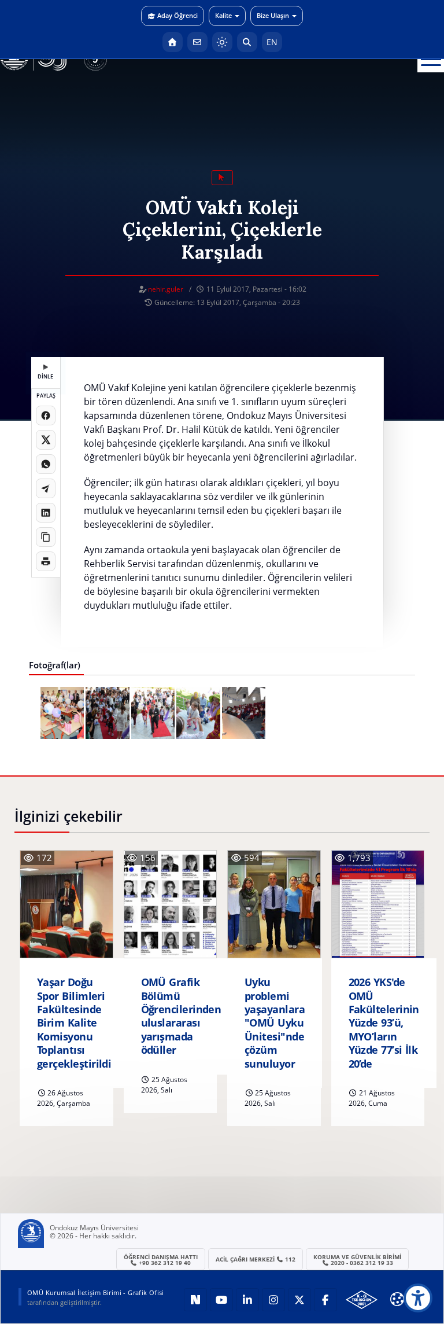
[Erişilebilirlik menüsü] (418, 1297)
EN (272, 41)
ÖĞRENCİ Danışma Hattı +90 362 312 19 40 (161, 1260)
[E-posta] (197, 42)
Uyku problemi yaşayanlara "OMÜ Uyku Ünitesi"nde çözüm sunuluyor (275, 1023)
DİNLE (45, 376)
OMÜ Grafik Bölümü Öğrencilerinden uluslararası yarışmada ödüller (181, 1016)
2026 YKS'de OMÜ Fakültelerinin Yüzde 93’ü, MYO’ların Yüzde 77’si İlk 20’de (384, 1023)
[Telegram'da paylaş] (46, 488)
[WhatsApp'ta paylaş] (46, 464)
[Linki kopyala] (46, 537)
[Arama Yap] (247, 42)
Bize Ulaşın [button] (273, 15)
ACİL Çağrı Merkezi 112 (256, 1259)
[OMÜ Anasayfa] (172, 42)
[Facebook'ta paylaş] (46, 415)
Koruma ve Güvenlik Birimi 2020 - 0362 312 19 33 (357, 1260)
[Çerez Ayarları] (397, 1299)
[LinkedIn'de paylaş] (46, 513)
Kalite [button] (223, 15)
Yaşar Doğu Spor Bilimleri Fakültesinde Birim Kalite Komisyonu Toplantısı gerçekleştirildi (74, 1023)
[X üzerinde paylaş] (46, 440)
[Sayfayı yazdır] (46, 561)
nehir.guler (165, 289)
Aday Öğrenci (177, 15)
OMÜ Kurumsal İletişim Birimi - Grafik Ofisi (95, 1292)
